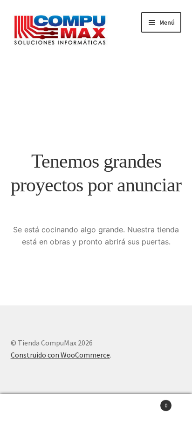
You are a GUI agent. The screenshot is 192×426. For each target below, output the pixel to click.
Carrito (148, 402)
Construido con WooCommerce (60, 354)
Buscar (96, 410)
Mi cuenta (32, 410)
